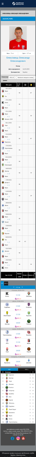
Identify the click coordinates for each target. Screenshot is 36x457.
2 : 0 (9, 105)
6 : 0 (9, 173)
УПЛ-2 (6, 283)
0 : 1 (9, 116)
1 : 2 (9, 93)
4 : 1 (9, 185)
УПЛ (2, 283)
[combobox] (12, 77)
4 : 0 (9, 128)
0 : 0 (9, 219)
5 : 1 (9, 151)
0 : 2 (9, 139)
